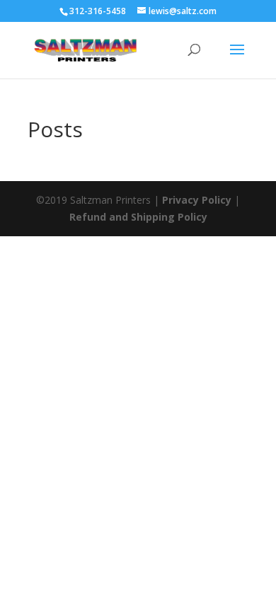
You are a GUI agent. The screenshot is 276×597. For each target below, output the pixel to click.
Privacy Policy (196, 200)
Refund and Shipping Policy (138, 217)
